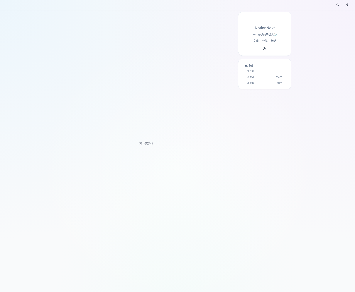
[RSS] (265, 48)
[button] (338, 5)
